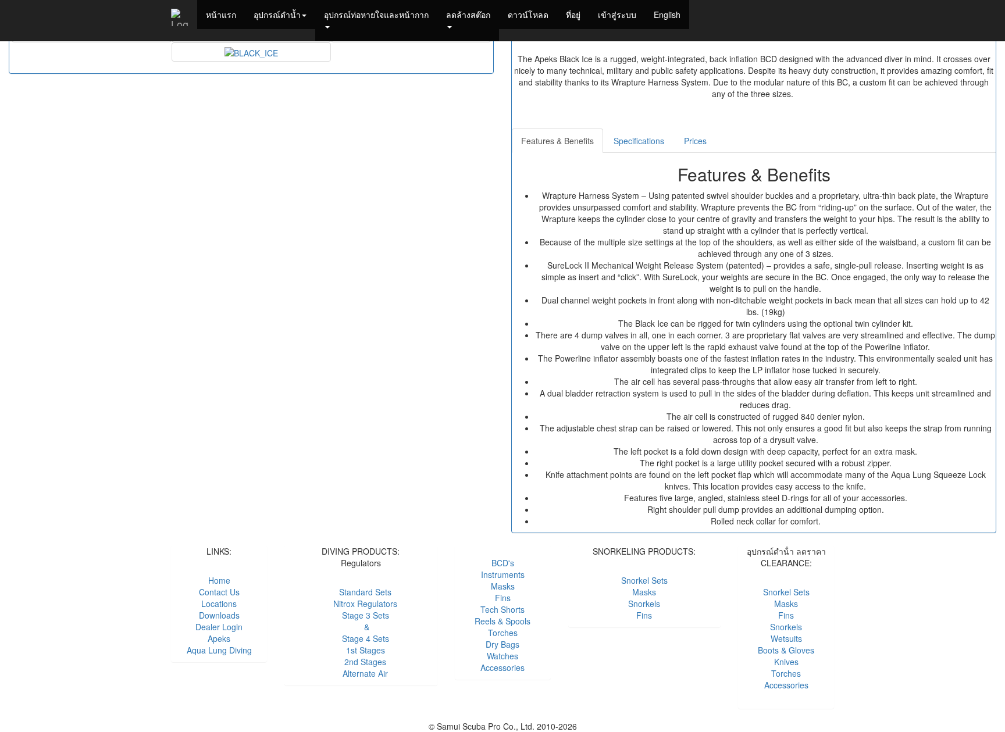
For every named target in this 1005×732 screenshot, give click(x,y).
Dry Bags (502, 644)
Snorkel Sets (644, 580)
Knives (786, 661)
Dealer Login (219, 627)
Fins (503, 598)
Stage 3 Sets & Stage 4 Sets (361, 626)
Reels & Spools (502, 621)
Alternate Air (360, 673)
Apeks (219, 638)
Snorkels (786, 627)
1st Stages (361, 650)
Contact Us (219, 592)
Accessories (502, 667)
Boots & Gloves (786, 650)
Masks (503, 586)
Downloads (219, 615)
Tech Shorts (502, 609)
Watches (502, 656)
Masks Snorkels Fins (644, 603)
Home (219, 580)
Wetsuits (786, 638)
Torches (503, 632)
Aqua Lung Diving (219, 650)
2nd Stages (360, 661)
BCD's (502, 563)
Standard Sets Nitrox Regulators (360, 597)
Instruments (503, 574)
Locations (219, 603)
